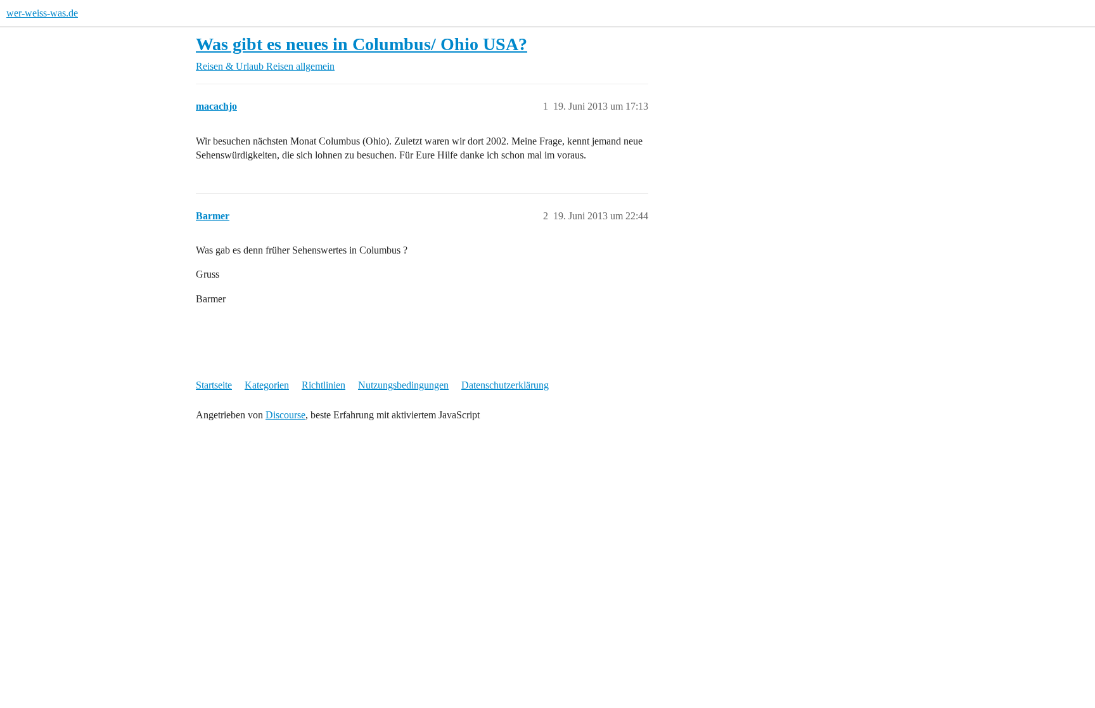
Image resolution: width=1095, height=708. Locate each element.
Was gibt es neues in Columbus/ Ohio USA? (361, 44)
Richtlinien (323, 385)
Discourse (285, 414)
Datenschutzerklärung (505, 385)
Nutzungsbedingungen (403, 385)
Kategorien (267, 385)
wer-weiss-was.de (42, 13)
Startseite (214, 385)
